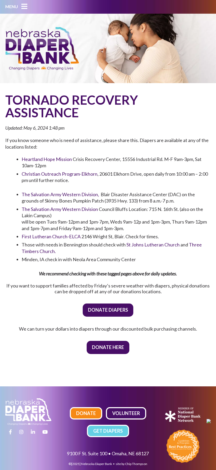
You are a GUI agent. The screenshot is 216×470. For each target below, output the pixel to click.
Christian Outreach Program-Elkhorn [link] (59, 174)
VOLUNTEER (126, 413)
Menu (12, 6)
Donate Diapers (108, 310)
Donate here (108, 347)
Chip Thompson (136, 464)
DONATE (86, 413)
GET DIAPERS (108, 431)
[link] (47, 159)
